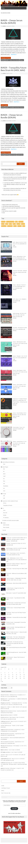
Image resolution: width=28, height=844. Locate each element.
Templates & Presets (5, 57)
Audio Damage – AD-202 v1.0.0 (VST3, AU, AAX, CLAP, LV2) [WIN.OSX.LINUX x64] (19, 315)
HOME (2, 785)
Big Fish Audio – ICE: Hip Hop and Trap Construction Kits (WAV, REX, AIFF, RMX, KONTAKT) (14, 643)
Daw (4, 464)
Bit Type (4, 493)
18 (5, 676)
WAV (15, 225)
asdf (2, 725)
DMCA (2, 790)
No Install (21, 221)
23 (23, 676)
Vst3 (4, 490)
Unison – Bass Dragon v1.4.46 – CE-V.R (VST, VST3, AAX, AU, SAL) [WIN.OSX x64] (20, 372)
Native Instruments (10, 221)
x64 (4, 495)
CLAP (4, 476)
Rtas (4, 481)
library (18, 223)
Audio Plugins (5, 466)
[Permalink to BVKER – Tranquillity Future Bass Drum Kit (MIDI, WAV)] (14, 87)
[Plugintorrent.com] (14, 6)
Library (4, 503)
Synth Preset (20, 154)
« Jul (2, 681)
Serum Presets (13, 154)
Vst (4, 488)
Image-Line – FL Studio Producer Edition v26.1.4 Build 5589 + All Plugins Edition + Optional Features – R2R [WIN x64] (16, 539)
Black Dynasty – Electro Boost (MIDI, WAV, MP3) (16, 583)
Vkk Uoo (2, 737)
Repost (21, 60)
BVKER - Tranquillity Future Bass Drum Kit (15, 107)
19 (8, 676)
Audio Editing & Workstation (8, 462)
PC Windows (6, 517)
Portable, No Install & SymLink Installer (10, 520)
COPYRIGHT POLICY (5, 788)
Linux (4, 510)
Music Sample (6, 527)
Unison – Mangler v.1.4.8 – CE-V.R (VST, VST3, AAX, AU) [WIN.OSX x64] (20, 358)
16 (23, 674)
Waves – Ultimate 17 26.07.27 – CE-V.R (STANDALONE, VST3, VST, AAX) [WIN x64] (19, 286)
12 (8, 674)
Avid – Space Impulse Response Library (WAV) (16, 647)
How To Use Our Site (5, 793)
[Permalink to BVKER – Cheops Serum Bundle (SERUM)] (14, 40)
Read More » (14, 54)
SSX (4, 483)
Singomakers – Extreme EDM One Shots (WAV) (16, 617)
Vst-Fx (23, 223)
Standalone (5, 485)
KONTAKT (4, 225)
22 (20, 676)
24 (1, 678)
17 (1, 676)
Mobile (4, 515)
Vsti (10, 223)
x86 (4, 498)
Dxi (4, 478)
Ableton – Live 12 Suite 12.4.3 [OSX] (12, 749)
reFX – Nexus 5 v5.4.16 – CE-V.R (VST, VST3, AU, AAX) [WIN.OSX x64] (19, 244)
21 (16, 676)
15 (20, 674)
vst (16, 221)
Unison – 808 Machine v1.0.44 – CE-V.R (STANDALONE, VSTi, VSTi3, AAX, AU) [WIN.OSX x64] (19, 258)
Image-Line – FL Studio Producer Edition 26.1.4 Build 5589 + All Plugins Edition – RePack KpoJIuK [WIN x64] (14, 764)
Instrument (10, 225)
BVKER (2, 60)
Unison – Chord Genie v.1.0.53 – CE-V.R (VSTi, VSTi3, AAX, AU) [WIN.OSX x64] (19, 386)
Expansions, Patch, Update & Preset (10, 500)
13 (12, 674)
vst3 (14, 223)
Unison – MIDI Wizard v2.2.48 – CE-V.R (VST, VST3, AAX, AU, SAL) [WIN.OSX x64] (20, 343)
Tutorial (4, 530)
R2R (3, 223)
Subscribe (14, 808)
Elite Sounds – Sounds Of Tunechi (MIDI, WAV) (16, 593)
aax (6, 223)
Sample (4, 522)
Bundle (2, 154)
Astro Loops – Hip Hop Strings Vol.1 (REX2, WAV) (16, 568)
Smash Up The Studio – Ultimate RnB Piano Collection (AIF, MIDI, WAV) (20, 272)
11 (5, 674)
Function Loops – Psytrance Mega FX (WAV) (15, 607)
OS (3, 508)
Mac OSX (5, 512)
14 (16, 674)
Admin (4, 26)
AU (23, 225)
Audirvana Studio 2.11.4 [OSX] (10, 715)
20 (12, 676)
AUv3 (4, 473)
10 (1, 674)
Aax (4, 468)
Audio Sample (4, 105)
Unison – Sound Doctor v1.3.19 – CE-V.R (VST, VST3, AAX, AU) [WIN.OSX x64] (20, 443)
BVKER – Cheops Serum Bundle (12, 60)
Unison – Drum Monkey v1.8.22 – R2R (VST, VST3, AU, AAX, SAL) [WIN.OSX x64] (20, 414)
